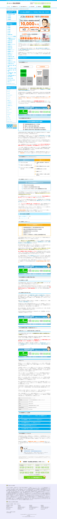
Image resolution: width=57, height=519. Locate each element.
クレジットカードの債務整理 (12, 36)
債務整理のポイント (15, 6)
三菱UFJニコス (10, 105)
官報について (10, 81)
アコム (9, 91)
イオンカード (10, 112)
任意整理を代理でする (11, 63)
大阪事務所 (19, 505)
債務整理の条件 (10, 42)
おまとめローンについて (11, 83)
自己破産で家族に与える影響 (12, 68)
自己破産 (9, 31)
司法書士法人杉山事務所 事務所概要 (38, 6)
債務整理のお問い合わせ (46, 6)
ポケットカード (10, 121)
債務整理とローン (10, 53)
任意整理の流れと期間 (11, 56)
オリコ (9, 107)
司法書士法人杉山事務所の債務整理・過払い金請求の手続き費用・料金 (31, 6)
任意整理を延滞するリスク (11, 58)
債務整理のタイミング (11, 49)
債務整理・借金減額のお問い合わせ (35, 477)
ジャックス (9, 119)
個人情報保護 (28, 515)
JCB (8, 116)
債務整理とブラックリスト (11, 44)
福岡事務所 (9, 17)
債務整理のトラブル (10, 51)
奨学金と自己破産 (10, 78)
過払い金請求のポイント (23, 6)
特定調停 (9, 29)
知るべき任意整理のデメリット (24, 216)
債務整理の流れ (10, 46)
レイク (9, 98)
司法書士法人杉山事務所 (27, 516)
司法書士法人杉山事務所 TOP (8, 6)
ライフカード (10, 109)
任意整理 (9, 27)
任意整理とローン (10, 60)
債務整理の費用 (10, 34)
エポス (9, 93)
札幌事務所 (9, 19)
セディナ (9, 114)
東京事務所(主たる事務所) (11, 14)
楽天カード (9, 100)
